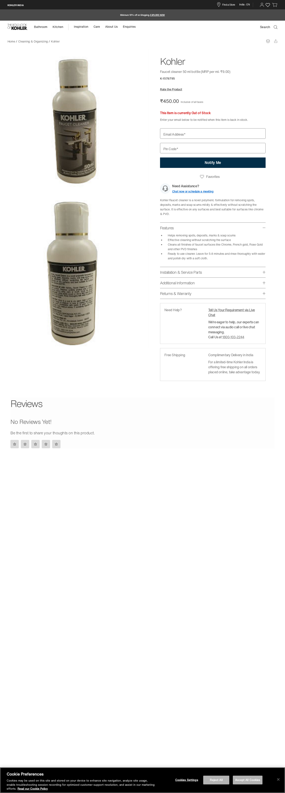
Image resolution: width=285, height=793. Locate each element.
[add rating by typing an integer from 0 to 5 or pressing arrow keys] (36, 444)
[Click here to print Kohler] (268, 41)
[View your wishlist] (268, 5)
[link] (274, 4)
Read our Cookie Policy (33, 789)
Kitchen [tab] (58, 27)
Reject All (216, 780)
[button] (262, 5)
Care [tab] (96, 26)
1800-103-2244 (233, 337)
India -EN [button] (244, 4)
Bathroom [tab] (40, 27)
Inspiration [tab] (81, 26)
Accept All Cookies (247, 780)
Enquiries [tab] (129, 26)
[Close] (278, 779)
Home (11, 41)
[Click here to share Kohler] (275, 41)
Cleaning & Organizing (33, 41)
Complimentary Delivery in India (230, 354)
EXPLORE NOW (157, 15)
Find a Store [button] (228, 4)
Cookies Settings (186, 780)
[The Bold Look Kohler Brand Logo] (18, 27)
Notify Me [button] (213, 162)
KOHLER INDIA (16, 5)
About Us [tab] (111, 26)
